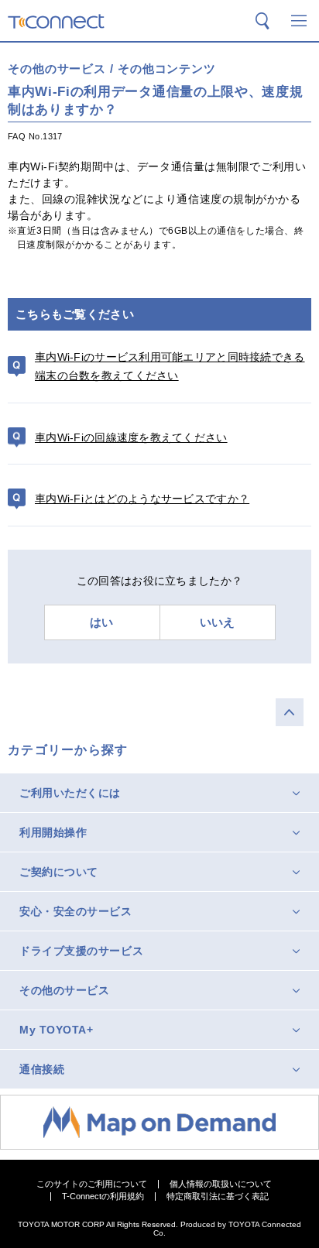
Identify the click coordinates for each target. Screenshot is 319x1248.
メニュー (298, 20)
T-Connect (56, 21)
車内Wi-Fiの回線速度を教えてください (131, 437)
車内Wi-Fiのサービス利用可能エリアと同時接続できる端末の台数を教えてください (170, 366)
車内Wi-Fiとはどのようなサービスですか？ (142, 498)
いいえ (217, 622)
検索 (262, 20)
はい (102, 622)
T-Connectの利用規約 (103, 1196)
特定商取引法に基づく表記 (217, 1196)
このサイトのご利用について (91, 1184)
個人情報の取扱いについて (221, 1184)
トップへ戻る (290, 712)
